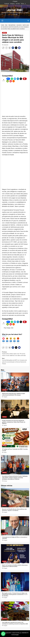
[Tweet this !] (15, 79)
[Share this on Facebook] (8, 79)
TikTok (22, 3)
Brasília (4, 505)
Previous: (14, 353)
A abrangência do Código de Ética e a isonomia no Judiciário (14, 537)
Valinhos (4, 32)
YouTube (18, 3)
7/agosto (5, 425)
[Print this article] (7, 81)
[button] (2, 20)
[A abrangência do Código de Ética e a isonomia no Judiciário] (15, 525)
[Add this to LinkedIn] (18, 79)
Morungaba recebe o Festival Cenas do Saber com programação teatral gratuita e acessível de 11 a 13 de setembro (14, 594)
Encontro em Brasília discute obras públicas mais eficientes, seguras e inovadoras (14, 509)
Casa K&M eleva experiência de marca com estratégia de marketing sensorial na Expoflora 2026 (15, 623)
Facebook (6, 3)
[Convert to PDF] (10, 81)
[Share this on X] (21, 79)
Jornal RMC (15, 10)
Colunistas (5, 533)
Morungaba (5, 589)
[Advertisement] (15, 99)
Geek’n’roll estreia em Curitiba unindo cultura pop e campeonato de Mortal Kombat (15, 565)
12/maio (4, 452)
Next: (14, 361)
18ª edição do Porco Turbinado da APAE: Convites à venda (15, 449)
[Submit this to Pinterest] (25, 79)
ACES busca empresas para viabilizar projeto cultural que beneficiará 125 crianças (13, 394)
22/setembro (5, 44)
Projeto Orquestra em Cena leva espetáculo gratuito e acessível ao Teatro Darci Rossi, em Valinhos (13, 422)
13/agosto (5, 396)
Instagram (12, 3)
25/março (5, 481)
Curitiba (4, 561)
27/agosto (5, 512)
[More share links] (13, 81)
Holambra (5, 618)
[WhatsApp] (12, 79)
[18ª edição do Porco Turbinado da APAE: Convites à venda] (15, 437)
